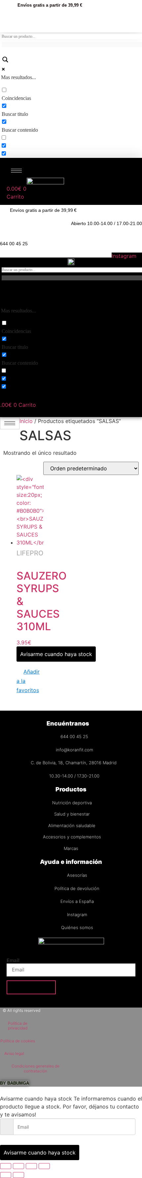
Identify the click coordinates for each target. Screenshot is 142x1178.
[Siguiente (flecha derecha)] (18, 1175)
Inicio (26, 421)
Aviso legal (14, 1053)
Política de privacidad (17, 1025)
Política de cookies (17, 1040)
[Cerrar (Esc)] (44, 1166)
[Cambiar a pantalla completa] (18, 1166)
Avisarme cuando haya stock (56, 654)
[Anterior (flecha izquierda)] (5, 1175)
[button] (30, 681)
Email (13, 960)
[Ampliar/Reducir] (5, 1166)
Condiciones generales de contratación (35, 1068)
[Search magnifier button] (5, 61)
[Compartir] (31, 1166)
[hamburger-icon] (16, 171)
